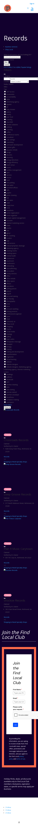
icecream (9, 220)
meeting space (11, 253)
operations (10, 286)
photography (10, 301)
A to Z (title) (8, 67)
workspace (10, 402)
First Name (17, 689)
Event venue (10, 165)
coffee (8, 132)
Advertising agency (12, 102)
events (8, 167)
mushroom (10, 261)
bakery (8, 112)
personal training (12, 296)
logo (7, 241)
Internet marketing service (15, 223)
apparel (8, 104)
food (8, 180)
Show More (8, 405)
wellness (9, 377)
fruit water (9, 185)
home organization (12, 213)
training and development (15, 352)
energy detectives (12, 160)
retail (8, 319)
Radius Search (8, 84)
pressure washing (12, 309)
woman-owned (11, 392)
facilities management (13, 170)
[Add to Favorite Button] (4, 492)
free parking (10, 183)
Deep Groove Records (17, 494)
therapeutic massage (13, 342)
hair (7, 198)
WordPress (10, 397)
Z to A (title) (16, 67)
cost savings (10, 140)
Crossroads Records (16, 440)
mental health (11, 256)
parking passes (11, 289)
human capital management (16, 218)
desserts (9, 155)
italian (8, 225)
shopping (9, 326)
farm (8, 173)
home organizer (11, 215)
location (9, 238)
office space (10, 281)
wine (8, 387)
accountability (11, 97)
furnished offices (12, 188)
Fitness (8, 178)
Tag (5, 89)
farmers (9, 175)
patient (8, 291)
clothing (9, 127)
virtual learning (11, 359)
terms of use (20, 759)
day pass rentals (11, 150)
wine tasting (10, 390)
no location (10, 271)
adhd (8, 99)
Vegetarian (10, 357)
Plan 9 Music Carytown (18, 549)
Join (15, 725)
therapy (9, 347)
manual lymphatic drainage (15, 246)
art (7, 107)
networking (10, 266)
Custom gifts (10, 147)
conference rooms (12, 135)
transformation (11, 354)
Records (6, 457)
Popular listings (26, 67)
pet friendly (10, 299)
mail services (10, 243)
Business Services (11, 47)
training (8, 349)
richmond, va (10, 321)
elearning (9, 157)
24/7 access (10, 92)
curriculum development (14, 145)
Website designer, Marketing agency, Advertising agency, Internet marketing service (17, 369)
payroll (8, 294)
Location (7, 82)
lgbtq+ (8, 233)
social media (10, 332)
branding (9, 119)
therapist (9, 344)
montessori (10, 258)
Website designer (12, 364)
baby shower (10, 109)
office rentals (10, 279)
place (8, 306)
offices (8, 284)
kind (7, 231)
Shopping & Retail (10, 462)
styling (8, 337)
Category (7, 76)
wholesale (9, 380)
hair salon (9, 200)
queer (8, 316)
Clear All (7, 407)
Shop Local (9, 49)
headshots (10, 210)
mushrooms (10, 263)
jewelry (8, 228)
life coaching (10, 236)
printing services (11, 311)
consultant (10, 137)
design (8, 152)
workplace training (12, 400)
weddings (9, 374)
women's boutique (12, 395)
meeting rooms (11, 251)
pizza (8, 304)
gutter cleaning (11, 195)
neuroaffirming (11, 268)
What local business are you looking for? (17, 55)
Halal (8, 203)
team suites (10, 339)
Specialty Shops (21, 462)
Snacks (8, 329)
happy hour (10, 205)
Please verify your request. (18, 708)
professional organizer (14, 314)
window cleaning (12, 385)
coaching (9, 130)
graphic (8, 193)
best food (9, 117)
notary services (11, 274)
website (9, 362)
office (8, 276)
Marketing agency (12, 248)
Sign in (32, 4)
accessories (10, 94)
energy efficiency (12, 162)
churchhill (9, 122)
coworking (9, 142)
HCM (8, 208)
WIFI (7, 382)
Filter (6, 62)
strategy (9, 334)
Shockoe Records (14, 600)
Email (15, 698)
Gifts (8, 190)
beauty (8, 114)
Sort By (7, 65)
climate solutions (12, 125)
